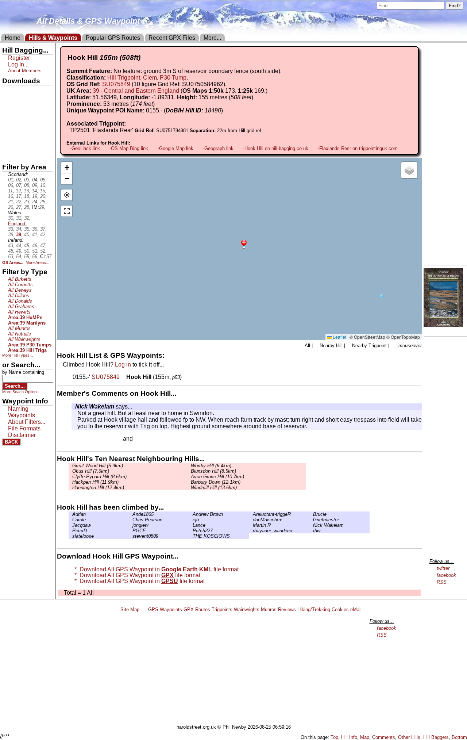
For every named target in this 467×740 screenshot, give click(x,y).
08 (26, 185)
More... (212, 38)
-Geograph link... (220, 148)
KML (8, 129)
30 (10, 218)
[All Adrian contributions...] (70, 514)
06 (10, 185)
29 (41, 207)
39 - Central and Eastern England (136, 91)
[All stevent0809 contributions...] (130, 536)
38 (10, 234)
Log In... (149, 439)
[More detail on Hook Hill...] (123, 377)
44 (18, 245)
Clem (150, 77)
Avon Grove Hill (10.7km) (217, 476)
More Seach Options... (22, 392)
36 (34, 229)
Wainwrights (246, 609)
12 (18, 190)
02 (18, 180)
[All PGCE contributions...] (130, 530)
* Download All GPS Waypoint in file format (155, 569)
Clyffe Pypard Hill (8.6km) (99, 476)
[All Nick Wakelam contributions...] (73, 406)
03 (26, 180)
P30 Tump (173, 77)
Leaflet (339, 337)
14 (34, 190)
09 (34, 185)
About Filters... (26, 422)
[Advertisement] (237, 669)
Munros (269, 609)
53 (10, 256)
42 (42, 234)
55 (26, 256)
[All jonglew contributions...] (130, 525)
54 (18, 256)
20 (42, 196)
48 (10, 251)
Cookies (340, 609)
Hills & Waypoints (53, 38)
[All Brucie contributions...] (311, 514)
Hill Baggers (436, 737)
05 (42, 180)
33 (10, 229)
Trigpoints (222, 609)
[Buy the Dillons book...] (443, 325)
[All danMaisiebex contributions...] (251, 519)
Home (12, 38)
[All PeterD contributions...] (70, 530)
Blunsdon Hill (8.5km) (213, 471)
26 (10, 207)
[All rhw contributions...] (311, 530)
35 (26, 229)
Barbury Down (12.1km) (215, 482)
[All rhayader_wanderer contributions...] (251, 530)
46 (34, 245)
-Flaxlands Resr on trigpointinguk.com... (360, 148)
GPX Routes (197, 609)
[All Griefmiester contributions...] (311, 519)
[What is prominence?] (158, 104)
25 (42, 201)
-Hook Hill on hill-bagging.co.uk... (278, 148)
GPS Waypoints (165, 609)
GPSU (10, 116)
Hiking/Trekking (313, 609)
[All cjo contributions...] (191, 519)
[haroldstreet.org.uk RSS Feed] (144, 609)
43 (10, 245)
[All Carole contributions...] (70, 519)
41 (34, 234)
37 (42, 229)
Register (19, 58)
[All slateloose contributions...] (70, 536)
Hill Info (349, 737)
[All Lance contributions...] (191, 525)
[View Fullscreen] (66, 211)
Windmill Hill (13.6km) (214, 487)
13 (26, 190)
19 (34, 196)
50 (26, 251)
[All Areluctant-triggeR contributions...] (251, 514)
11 (10, 190)
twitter (443, 568)
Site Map (129, 609)
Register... (89, 439)
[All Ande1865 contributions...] (130, 514)
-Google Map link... (178, 148)
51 (34, 251)
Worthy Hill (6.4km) (211, 465)
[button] (244, 243)
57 (48, 256)
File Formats (24, 428)
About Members (25, 70)
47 (42, 245)
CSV (8, 154)
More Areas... (37, 262)
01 (10, 180)
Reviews (287, 609)
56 (34, 256)
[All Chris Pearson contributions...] (130, 519)
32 (26, 218)
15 (42, 190)
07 (18, 185)
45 (26, 245)
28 (26, 207)
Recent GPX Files (171, 38)
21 (10, 201)
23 (26, 201)
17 (18, 196)
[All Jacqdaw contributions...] (70, 525)
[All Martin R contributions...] (251, 525)
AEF (8, 141)
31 (18, 218)
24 (34, 201)
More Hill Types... (17, 355)
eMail (356, 609)
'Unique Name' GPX (25, 103)
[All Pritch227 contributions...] (191, 530)
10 (42, 185)
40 (26, 234)
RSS (442, 582)
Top (334, 737)
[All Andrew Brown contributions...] (191, 514)
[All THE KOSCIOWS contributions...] (191, 536)
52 (42, 251)
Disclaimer (22, 435)
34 (18, 229)
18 (26, 196)
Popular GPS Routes (113, 38)
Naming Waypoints (21, 412)
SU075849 (116, 84)
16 (10, 196)
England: (17, 223)
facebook (446, 575)
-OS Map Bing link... (131, 148)
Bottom (459, 737)
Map (364, 737)
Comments (383, 737)
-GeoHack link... (87, 148)
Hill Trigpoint (123, 77)
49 (18, 251)
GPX (8, 92)
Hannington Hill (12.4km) (98, 487)
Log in (123, 364)
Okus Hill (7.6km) (90, 471)
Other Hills (409, 737)
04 (34, 180)
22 (18, 201)
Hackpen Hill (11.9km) (95, 482)
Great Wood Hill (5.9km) (97, 465)
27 (18, 207)
